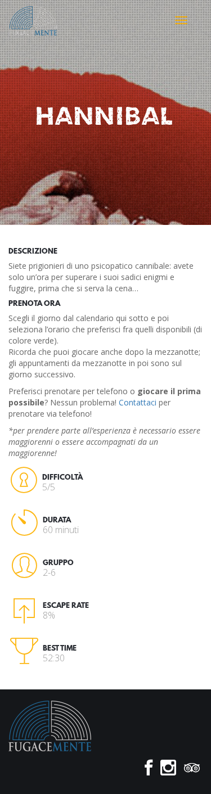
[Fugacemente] (33, 19)
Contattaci (137, 402)
